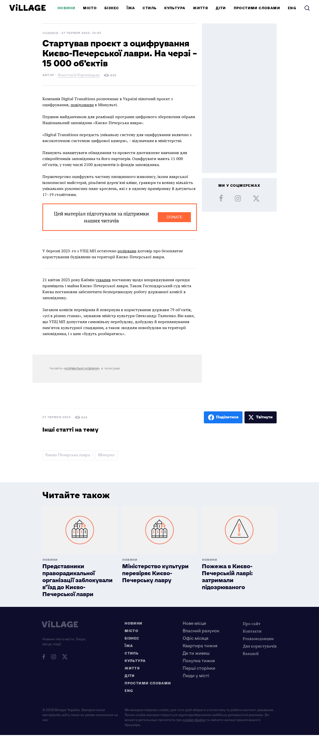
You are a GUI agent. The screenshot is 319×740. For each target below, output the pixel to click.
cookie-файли (194, 720)
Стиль (150, 8)
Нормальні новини (81, 368)
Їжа (131, 8)
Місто (90, 8)
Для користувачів (260, 646)
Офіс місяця (195, 638)
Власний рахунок (201, 631)
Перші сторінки (199, 668)
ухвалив (103, 279)
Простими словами (257, 8)
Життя (200, 8)
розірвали (126, 251)
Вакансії (251, 653)
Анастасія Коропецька (79, 76)
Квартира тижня (200, 645)
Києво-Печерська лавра (67, 455)
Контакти (252, 631)
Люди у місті (196, 675)
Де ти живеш (196, 653)
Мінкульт (106, 455)
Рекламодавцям (258, 638)
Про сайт (251, 623)
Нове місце (194, 623)
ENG (292, 8)
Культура (174, 8)
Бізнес (111, 8)
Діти (221, 8)
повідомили (82, 104)
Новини (66, 8)
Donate (174, 217)
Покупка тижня (199, 660)
